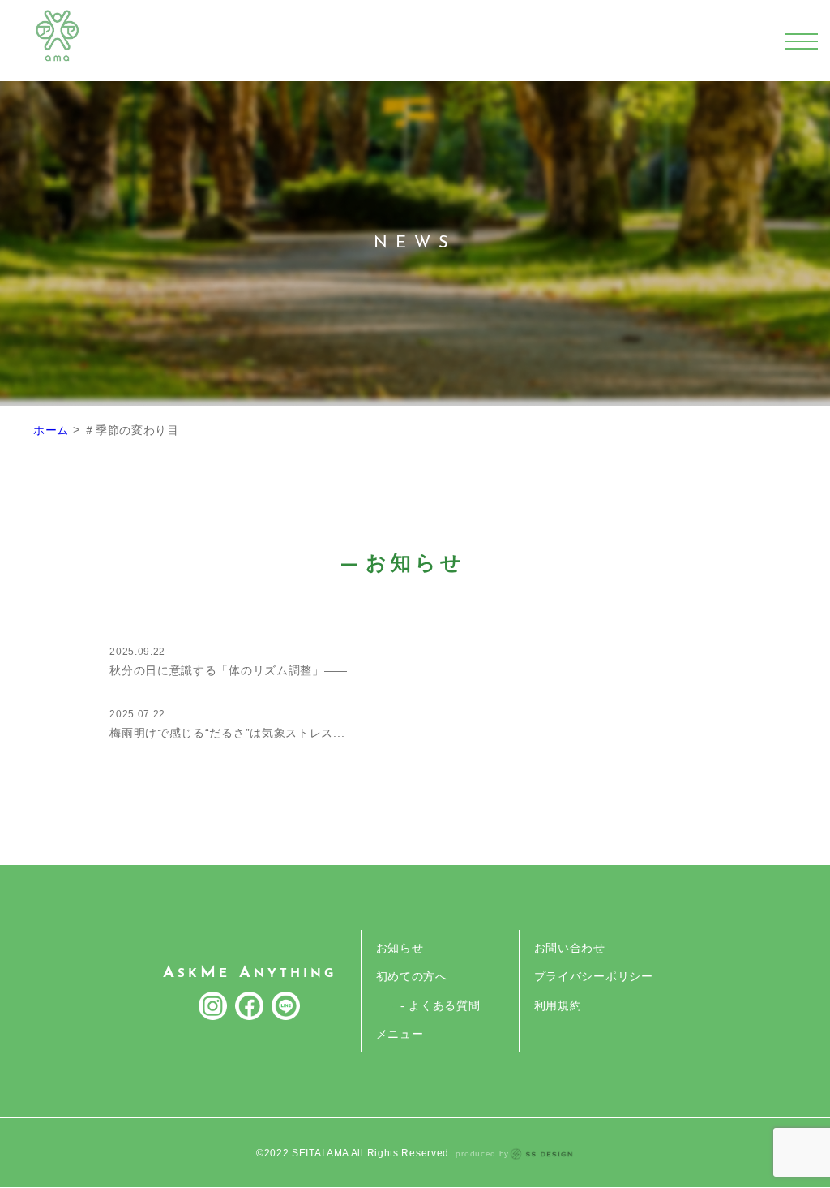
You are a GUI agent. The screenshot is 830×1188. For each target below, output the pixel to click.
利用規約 (558, 1005)
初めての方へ (411, 976)
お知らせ (400, 947)
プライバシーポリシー (593, 976)
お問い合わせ (569, 947)
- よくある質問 (440, 1005)
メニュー (400, 1033)
